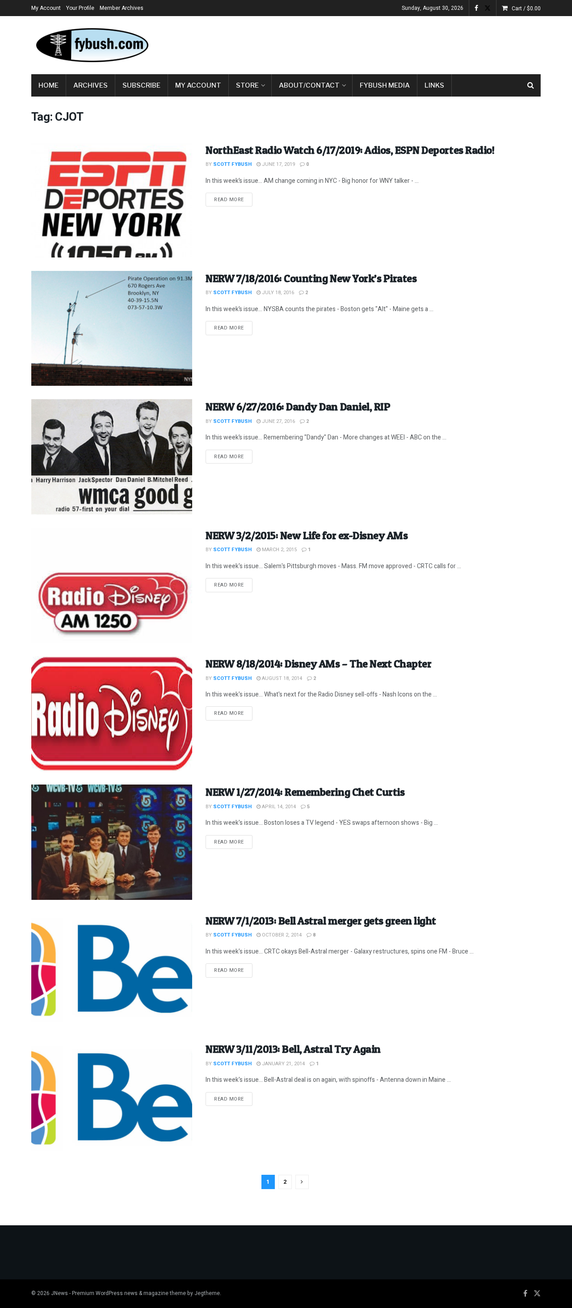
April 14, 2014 (278, 806)
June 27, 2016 (278, 421)
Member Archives (121, 8)
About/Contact (309, 85)
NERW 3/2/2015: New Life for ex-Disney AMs (307, 535)
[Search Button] (530, 85)
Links (434, 85)
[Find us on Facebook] (476, 8)
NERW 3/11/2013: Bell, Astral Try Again (293, 1048)
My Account (46, 8)
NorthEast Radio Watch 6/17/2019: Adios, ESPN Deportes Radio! (350, 149)
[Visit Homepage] (91, 45)
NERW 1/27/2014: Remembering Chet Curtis (305, 791)
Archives (90, 85)
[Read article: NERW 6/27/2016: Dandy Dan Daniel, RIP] (111, 456)
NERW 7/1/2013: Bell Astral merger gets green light (321, 920)
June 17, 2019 (278, 164)
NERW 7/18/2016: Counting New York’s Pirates (311, 278)
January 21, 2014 (283, 1063)
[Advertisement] (378, 43)
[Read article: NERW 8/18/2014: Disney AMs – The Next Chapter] (111, 713)
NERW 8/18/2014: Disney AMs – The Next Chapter (318, 663)
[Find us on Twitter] (487, 8)
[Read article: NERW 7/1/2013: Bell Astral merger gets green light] (111, 970)
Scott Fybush (232, 164)
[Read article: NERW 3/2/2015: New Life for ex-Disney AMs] (111, 585)
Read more (233, 199)
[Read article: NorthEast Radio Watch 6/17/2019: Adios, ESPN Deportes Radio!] (111, 200)
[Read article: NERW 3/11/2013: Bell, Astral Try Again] (111, 1099)
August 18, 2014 (281, 678)
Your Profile (80, 8)
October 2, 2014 (281, 935)
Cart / (526, 8)
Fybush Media (385, 85)
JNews (59, 1293)
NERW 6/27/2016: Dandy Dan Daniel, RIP (298, 406)
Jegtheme (207, 1293)
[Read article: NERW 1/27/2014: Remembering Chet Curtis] (111, 842)
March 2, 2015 (279, 549)
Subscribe (141, 85)
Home (48, 85)
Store (247, 85)
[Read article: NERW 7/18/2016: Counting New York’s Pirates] (111, 328)
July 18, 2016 (277, 292)
